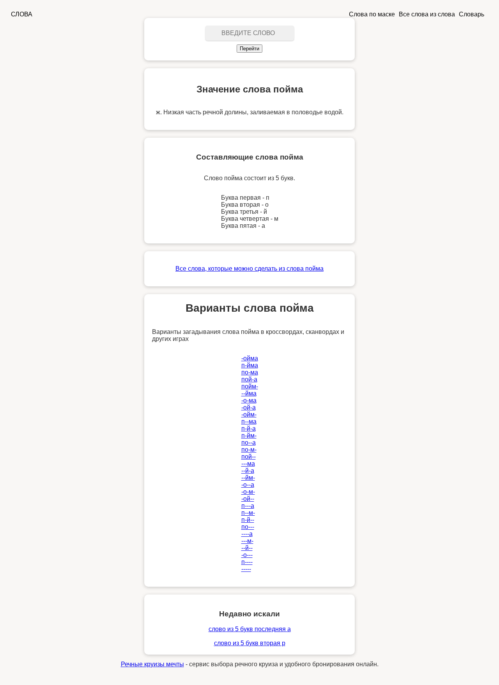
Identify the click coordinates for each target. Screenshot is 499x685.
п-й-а (248, 428)
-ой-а (248, 407)
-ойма (249, 358)
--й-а (247, 470)
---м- (247, 541)
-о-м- (248, 491)
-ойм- (249, 414)
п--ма (249, 421)
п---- (247, 562)
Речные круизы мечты (152, 664)
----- (246, 569)
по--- (247, 527)
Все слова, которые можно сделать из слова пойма (249, 268)
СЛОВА (21, 14)
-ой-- (247, 498)
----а (247, 534)
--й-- (247, 548)
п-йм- (249, 435)
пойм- (249, 386)
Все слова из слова (427, 14)
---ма (248, 463)
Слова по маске (372, 14)
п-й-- (247, 519)
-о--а (247, 484)
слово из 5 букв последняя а (250, 629)
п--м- (248, 512)
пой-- (248, 456)
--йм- (248, 477)
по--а (248, 442)
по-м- (249, 449)
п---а (247, 505)
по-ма (249, 372)
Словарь (471, 14)
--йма (249, 393)
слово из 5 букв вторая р (249, 643)
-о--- (247, 555)
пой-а (249, 379)
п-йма (249, 365)
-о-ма (249, 400)
